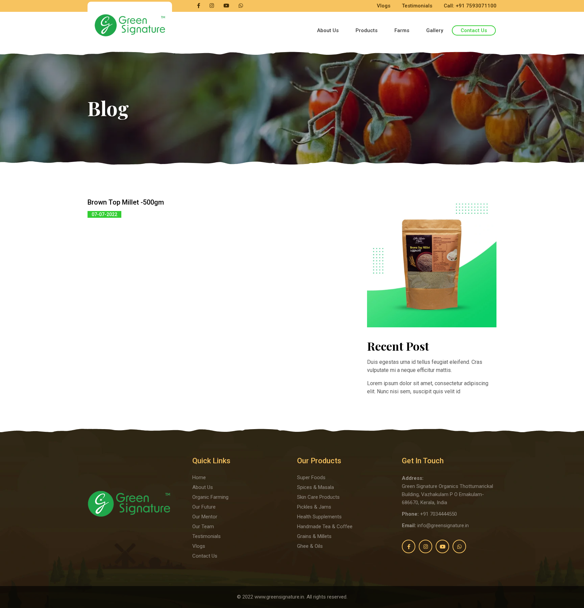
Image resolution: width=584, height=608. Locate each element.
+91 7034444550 (438, 514)
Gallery (434, 30)
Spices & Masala (315, 487)
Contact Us (474, 30)
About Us (202, 487)
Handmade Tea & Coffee (324, 526)
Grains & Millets (314, 536)
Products (367, 30)
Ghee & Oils (310, 546)
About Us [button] (328, 30)
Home (199, 477)
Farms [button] (401, 30)
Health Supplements (319, 517)
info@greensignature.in (443, 525)
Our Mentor (204, 517)
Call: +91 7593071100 (470, 6)
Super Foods (311, 477)
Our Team (203, 526)
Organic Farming (210, 497)
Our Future (204, 507)
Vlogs (383, 6)
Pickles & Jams (314, 507)
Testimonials (417, 6)
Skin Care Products (318, 497)
